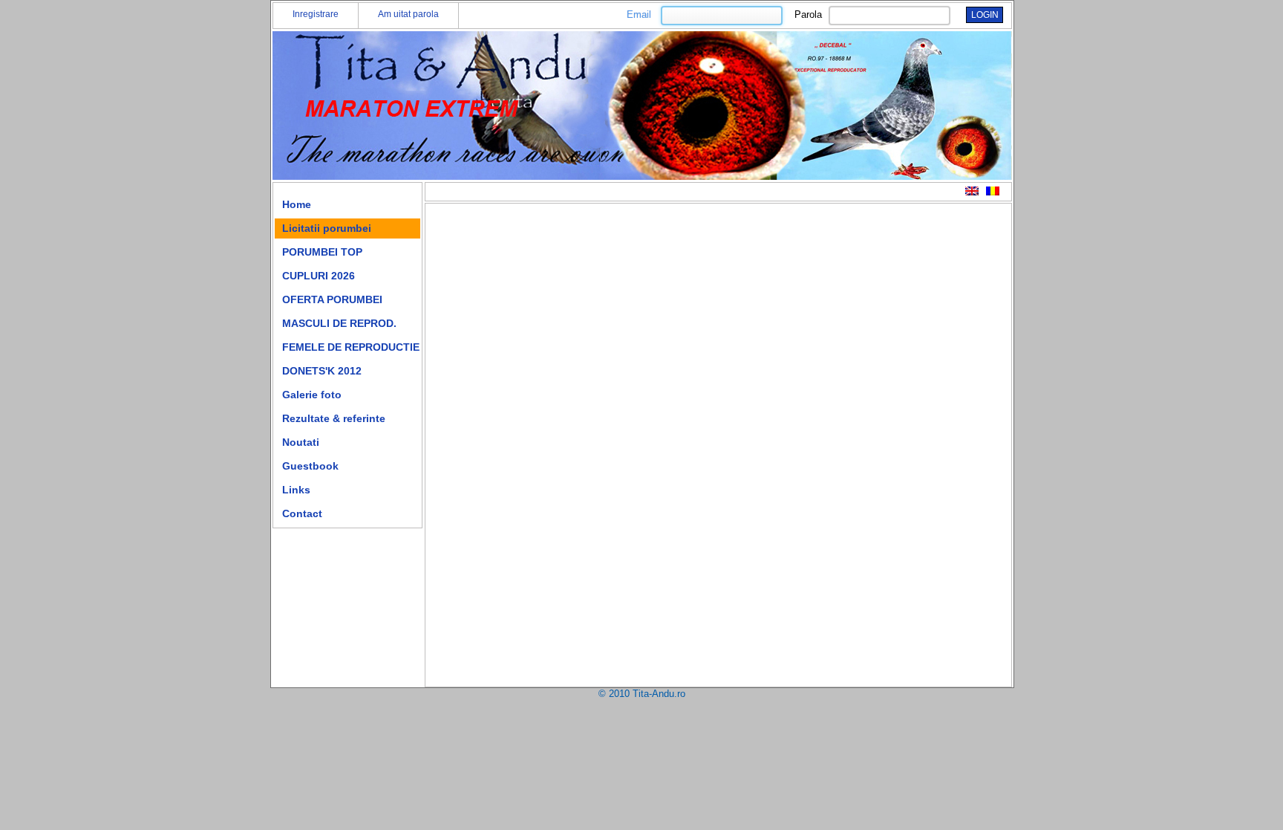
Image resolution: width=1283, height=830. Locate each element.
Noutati (300, 442)
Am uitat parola (408, 14)
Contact (302, 513)
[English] (972, 191)
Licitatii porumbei (326, 228)
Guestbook (310, 466)
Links (296, 490)
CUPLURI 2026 (318, 276)
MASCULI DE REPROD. (339, 323)
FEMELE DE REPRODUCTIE (350, 347)
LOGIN (985, 15)
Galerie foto (312, 395)
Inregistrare (316, 14)
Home (296, 204)
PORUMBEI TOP (322, 252)
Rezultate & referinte (333, 418)
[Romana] (992, 191)
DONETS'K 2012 (322, 371)
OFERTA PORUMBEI (332, 299)
